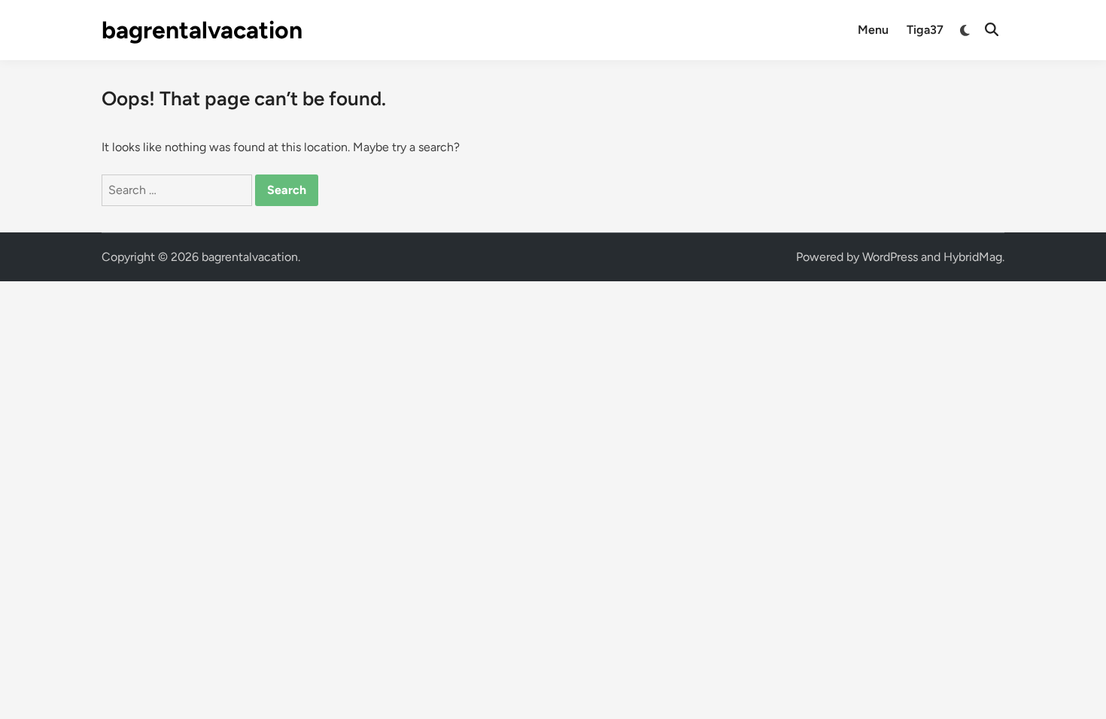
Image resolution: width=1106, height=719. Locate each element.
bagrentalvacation (202, 30)
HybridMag (972, 257)
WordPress (890, 257)
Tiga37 (925, 30)
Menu (873, 30)
